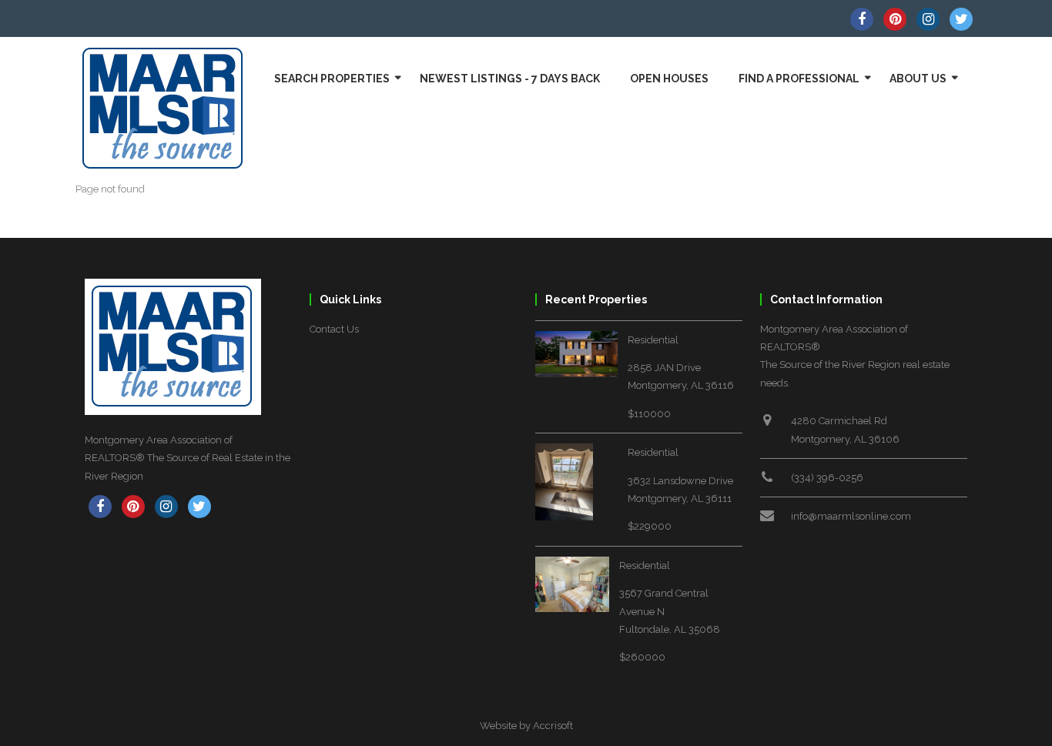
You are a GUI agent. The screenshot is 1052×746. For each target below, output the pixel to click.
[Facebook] (861, 19)
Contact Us (334, 329)
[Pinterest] (894, 19)
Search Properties (332, 78)
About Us (918, 78)
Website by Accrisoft (526, 725)
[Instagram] (928, 19)
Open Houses (669, 78)
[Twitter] (961, 19)
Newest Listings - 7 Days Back (510, 78)
